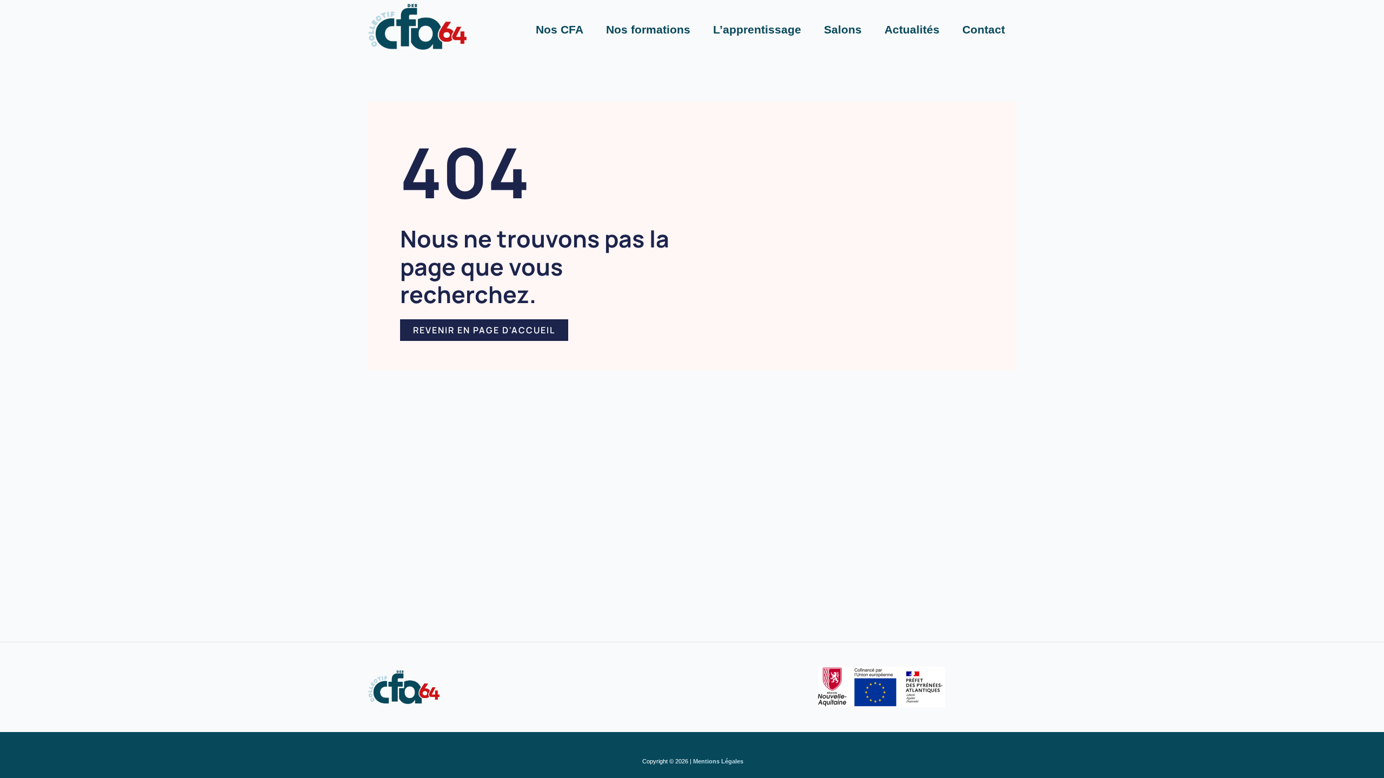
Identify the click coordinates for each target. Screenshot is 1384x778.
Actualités (912, 29)
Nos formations (648, 29)
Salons (843, 29)
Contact (983, 29)
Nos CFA (559, 29)
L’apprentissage (757, 29)
